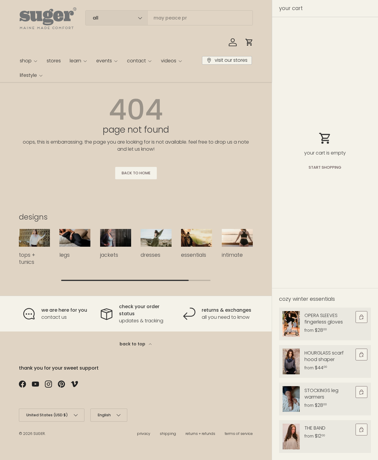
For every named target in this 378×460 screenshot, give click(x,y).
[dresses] (156, 238)
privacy (143, 433)
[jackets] (115, 238)
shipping (168, 433)
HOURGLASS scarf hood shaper (324, 356)
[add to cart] (361, 317)
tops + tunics (27, 258)
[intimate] (237, 238)
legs (64, 255)
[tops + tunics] (34, 238)
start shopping (325, 167)
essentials (193, 255)
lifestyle (28, 75)
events (104, 60)
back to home (136, 172)
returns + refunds (200, 433)
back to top (133, 344)
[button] (249, 42)
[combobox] (169, 18)
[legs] (74, 238)
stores (54, 60)
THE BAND (314, 428)
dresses (150, 255)
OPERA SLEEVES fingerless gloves (323, 318)
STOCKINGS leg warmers (321, 393)
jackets (109, 255)
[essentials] (196, 238)
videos (168, 60)
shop (26, 60)
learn (75, 60)
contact (136, 60)
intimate (232, 255)
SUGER (39, 433)
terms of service (239, 433)
